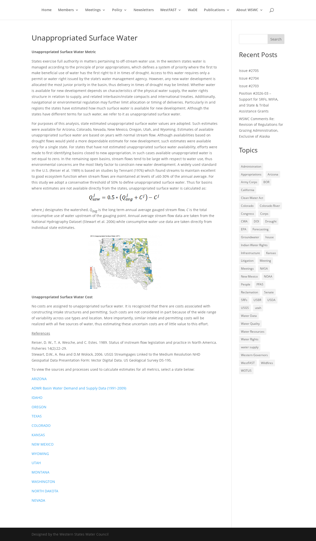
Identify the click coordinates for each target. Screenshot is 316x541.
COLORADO (41, 425)
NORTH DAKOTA (45, 491)
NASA (264, 268)
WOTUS (246, 370)
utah (258, 308)
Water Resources (252, 331)
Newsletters (144, 10)
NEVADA (38, 500)
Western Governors (254, 355)
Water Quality (250, 324)
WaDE (193, 10)
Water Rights (249, 339)
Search (276, 39)
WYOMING (40, 453)
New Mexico (249, 276)
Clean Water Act (252, 198)
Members (66, 10)
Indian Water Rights (254, 245)
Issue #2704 (249, 78)
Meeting (265, 261)
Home (46, 10)
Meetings (93, 10)
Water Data (249, 316)
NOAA (268, 276)
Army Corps (249, 182)
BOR (266, 182)
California (247, 190)
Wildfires (267, 363)
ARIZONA (39, 378)
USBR (257, 300)
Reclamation (249, 292)
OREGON (39, 407)
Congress (247, 214)
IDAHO (37, 397)
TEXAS (37, 416)
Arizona (273, 174)
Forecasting (261, 229)
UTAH (36, 462)
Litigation (247, 261)
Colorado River (270, 206)
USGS (245, 308)
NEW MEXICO (43, 444)
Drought (270, 221)
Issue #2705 (249, 70)
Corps (264, 214)
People (245, 284)
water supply (249, 347)
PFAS (260, 284)
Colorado (247, 206)
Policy (117, 10)
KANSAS (38, 435)
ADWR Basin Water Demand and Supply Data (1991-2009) (79, 388)
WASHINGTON (43, 481)
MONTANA (40, 472)
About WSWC (247, 10)
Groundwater (250, 237)
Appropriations (251, 174)
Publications (214, 10)
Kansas (271, 253)
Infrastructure (250, 253)
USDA (271, 300)
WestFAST (168, 10)
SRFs (244, 300)
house (269, 237)
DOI (256, 221)
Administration (251, 166)
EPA (243, 229)
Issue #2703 (249, 86)
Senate (269, 292)
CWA (244, 221)
